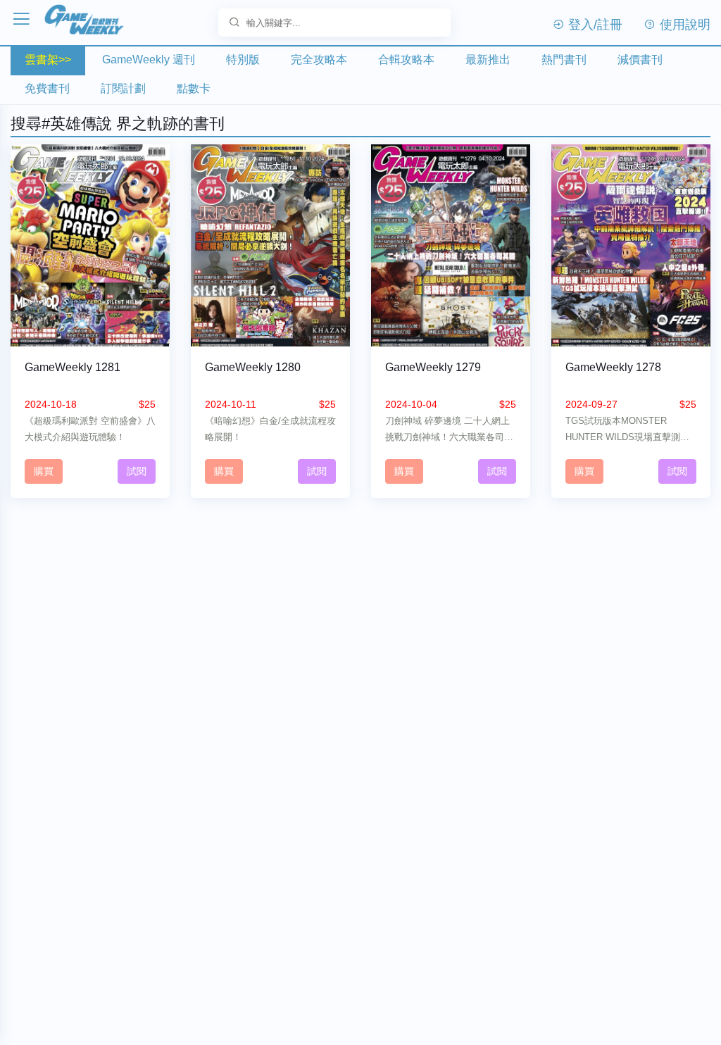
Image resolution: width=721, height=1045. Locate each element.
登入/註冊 (593, 25)
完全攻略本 (319, 59)
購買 (44, 471)
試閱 (136, 471)
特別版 (243, 59)
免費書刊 (47, 88)
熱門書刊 (564, 59)
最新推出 (487, 59)
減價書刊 (640, 59)
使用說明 (683, 25)
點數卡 (194, 88)
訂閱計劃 (123, 88)
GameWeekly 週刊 (148, 59)
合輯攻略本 (406, 59)
